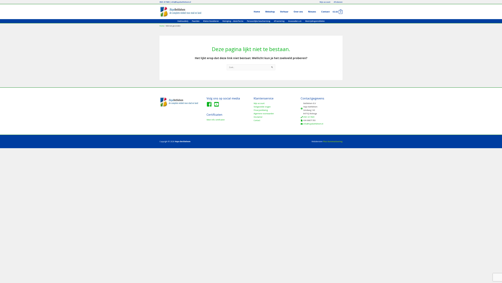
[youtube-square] (217, 104)
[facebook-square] (210, 104)
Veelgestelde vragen (262, 106)
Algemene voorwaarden (264, 113)
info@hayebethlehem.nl (181, 2)
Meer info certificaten (216, 119)
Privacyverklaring (261, 110)
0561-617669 (164, 2)
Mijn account (259, 103)
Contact (257, 120)
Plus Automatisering (333, 141)
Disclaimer (258, 117)
